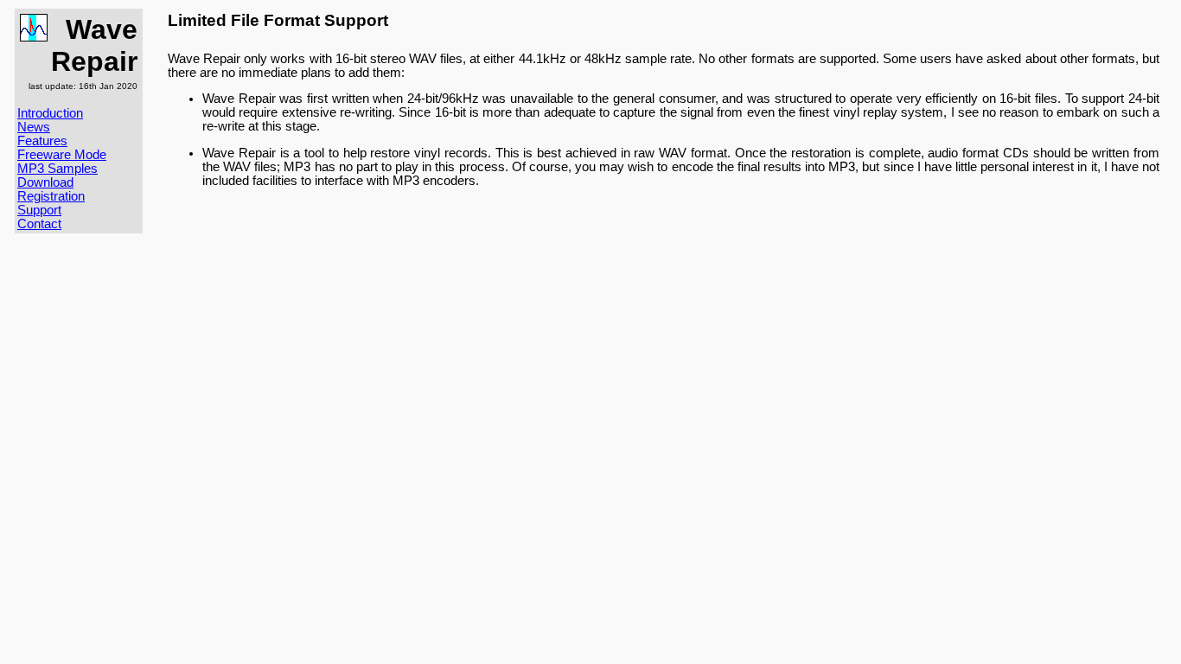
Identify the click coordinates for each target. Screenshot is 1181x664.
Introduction (50, 113)
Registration (51, 196)
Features (42, 141)
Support (39, 210)
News (33, 127)
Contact (39, 224)
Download (45, 182)
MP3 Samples (57, 169)
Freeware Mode (61, 155)
